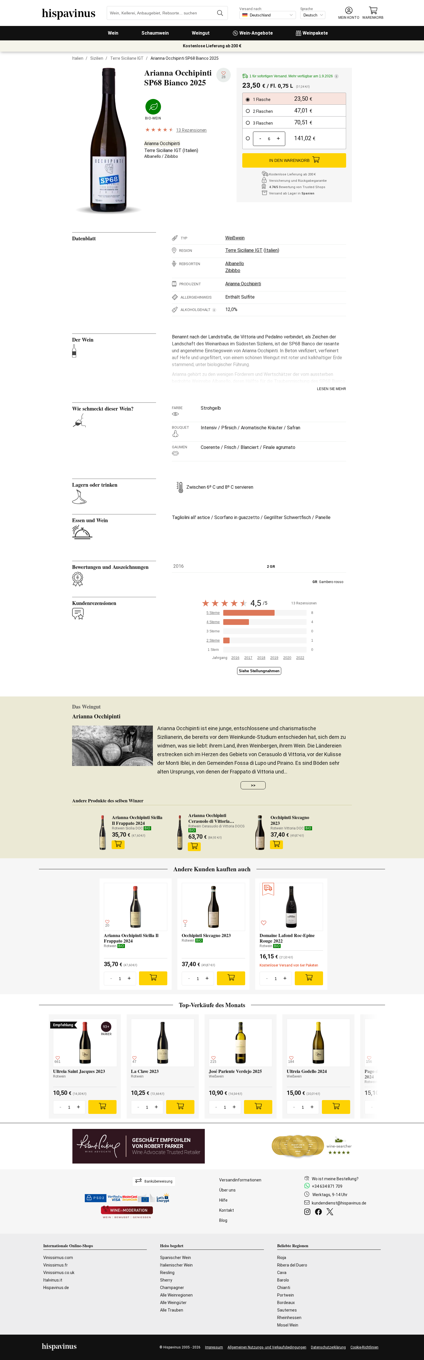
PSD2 (98, 1198)
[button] (348, 13)
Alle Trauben (171, 1310)
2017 (248, 658)
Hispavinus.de (56, 1287)
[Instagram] (308, 1212)
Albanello (152, 156)
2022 (300, 658)
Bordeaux (286, 1302)
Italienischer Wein (176, 1265)
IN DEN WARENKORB (289, 160)
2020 (287, 658)
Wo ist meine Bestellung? (335, 1179)
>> (253, 785)
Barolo (283, 1280)
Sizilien (96, 58)
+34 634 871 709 (327, 1186)
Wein (113, 33)
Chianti (283, 1287)
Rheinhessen (289, 1317)
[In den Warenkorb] (118, 845)
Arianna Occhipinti (162, 143)
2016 (235, 658)
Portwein (285, 1295)
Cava (281, 1272)
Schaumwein (155, 33)
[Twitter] (331, 1212)
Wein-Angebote (256, 33)
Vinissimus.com (58, 1257)
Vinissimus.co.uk (58, 1272)
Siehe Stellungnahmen (259, 671)
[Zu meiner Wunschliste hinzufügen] (264, 924)
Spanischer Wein (175, 1257)
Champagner (172, 1287)
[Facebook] (319, 1212)
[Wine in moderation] (127, 1212)
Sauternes (287, 1310)
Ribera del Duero (292, 1265)
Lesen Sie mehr (331, 389)
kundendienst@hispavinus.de (339, 1203)
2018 (261, 658)
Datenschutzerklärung (328, 1347)
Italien (77, 58)
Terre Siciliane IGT (127, 58)
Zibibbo (171, 156)
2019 (274, 658)
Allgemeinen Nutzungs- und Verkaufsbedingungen (267, 1347)
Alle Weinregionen (176, 1295)
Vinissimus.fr (55, 1265)
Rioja (281, 1257)
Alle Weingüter (173, 1302)
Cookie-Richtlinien (364, 1347)
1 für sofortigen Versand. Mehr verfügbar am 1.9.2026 (293, 76)
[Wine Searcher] (312, 1146)
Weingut (201, 33)
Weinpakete (315, 33)
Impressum (214, 1347)
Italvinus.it (52, 1280)
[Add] (153, 978)
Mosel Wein (287, 1325)
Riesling (167, 1272)
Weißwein (235, 238)
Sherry (166, 1280)
